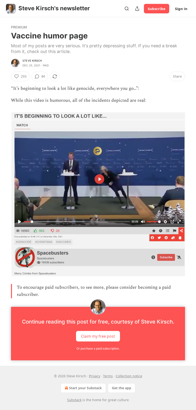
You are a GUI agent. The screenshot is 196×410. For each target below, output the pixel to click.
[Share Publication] (137, 8)
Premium (19, 27)
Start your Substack (85, 388)
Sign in (181, 8)
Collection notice (129, 376)
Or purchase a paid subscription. (98, 348)
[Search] (126, 8)
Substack (74, 400)
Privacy (94, 376)
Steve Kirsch (32, 60)
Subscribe (156, 8)
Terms (108, 376)
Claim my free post (98, 336)
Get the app (121, 388)
